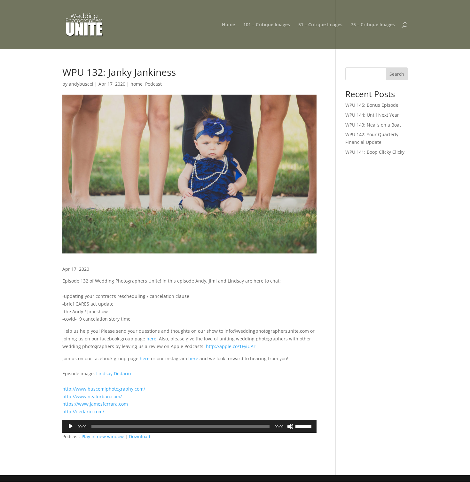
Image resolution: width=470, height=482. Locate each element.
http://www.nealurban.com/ (92, 396)
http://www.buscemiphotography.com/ (103, 389)
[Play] (70, 426)
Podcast (153, 84)
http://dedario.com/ (83, 411)
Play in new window (103, 436)
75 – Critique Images (373, 24)
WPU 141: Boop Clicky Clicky (374, 152)
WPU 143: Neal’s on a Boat (373, 125)
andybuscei (81, 84)
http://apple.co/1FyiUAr (230, 346)
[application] (189, 426)
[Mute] (290, 426)
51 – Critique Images (320, 24)
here (151, 339)
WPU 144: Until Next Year (372, 115)
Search (396, 74)
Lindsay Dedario (113, 373)
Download (139, 436)
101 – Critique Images (266, 24)
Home (228, 24)
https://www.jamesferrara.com (95, 404)
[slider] (304, 425)
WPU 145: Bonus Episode (371, 105)
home (136, 84)
